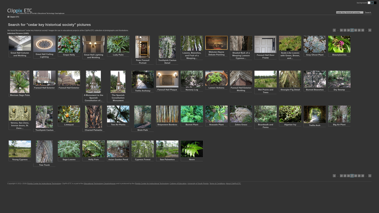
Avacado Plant (216, 124)
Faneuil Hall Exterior (44, 88)
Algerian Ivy (290, 124)
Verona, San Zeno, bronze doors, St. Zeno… (20, 125)
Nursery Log (192, 89)
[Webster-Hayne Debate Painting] (216, 43)
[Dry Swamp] (339, 79)
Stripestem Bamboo (167, 124)
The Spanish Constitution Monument (118, 98)
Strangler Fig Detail (290, 89)
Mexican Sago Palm (20, 95)
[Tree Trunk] (44, 151)
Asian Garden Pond (118, 159)
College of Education (178, 184)
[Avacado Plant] (216, 113)
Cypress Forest (142, 159)
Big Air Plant (339, 124)
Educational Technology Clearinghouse (100, 184)
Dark (375, 2)
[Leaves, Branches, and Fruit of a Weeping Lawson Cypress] (192, 43)
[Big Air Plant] (339, 113)
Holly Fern (93, 159)
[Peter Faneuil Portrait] (142, 47)
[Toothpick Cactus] (44, 116)
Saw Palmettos (167, 159)
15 (345, 30)
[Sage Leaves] (69, 148)
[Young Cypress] (20, 148)
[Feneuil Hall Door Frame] (265, 44)
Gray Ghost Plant (314, 55)
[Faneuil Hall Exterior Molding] (241, 78)
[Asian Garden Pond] (118, 148)
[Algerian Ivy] (290, 113)
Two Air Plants (118, 124)
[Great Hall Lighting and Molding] (93, 44)
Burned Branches (315, 89)
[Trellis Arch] (314, 114)
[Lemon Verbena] (216, 78)
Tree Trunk (44, 165)
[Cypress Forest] (142, 148)
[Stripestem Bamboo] (167, 113)
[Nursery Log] (192, 79)
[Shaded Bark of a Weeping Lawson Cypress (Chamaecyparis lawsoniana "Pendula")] (241, 43)
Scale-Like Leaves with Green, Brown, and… (290, 55)
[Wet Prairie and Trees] (265, 79)
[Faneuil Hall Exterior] (44, 78)
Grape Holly (69, 55)
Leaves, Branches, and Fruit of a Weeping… (192, 55)
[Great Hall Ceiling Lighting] (44, 44)
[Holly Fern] (93, 148)
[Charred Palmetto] (93, 116)
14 (341, 30)
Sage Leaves (69, 159)
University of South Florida (198, 184)
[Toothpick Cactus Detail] (167, 47)
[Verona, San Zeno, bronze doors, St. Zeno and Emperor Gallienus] (20, 113)
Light (369, 2)
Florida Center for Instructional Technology (44, 184)
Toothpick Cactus (44, 130)
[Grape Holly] (69, 44)
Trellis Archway (142, 90)
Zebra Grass (241, 124)
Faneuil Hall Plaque (167, 89)
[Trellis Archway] (142, 80)
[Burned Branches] (314, 79)
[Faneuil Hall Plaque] (167, 79)
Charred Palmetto (93, 130)
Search (368, 12)
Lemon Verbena (216, 88)
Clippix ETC (14, 16)
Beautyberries (339, 55)
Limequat (69, 124)
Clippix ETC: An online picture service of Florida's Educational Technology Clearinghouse (36, 11)
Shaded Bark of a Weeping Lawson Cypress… (241, 55)
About (233, 184)
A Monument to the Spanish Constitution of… (93, 98)
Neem (192, 159)
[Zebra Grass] (241, 113)
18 (356, 30)
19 (359, 30)
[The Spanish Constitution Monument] (118, 82)
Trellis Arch (314, 125)
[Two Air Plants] (118, 113)
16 (348, 30)
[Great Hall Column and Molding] (20, 43)
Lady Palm (118, 55)
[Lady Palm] (118, 44)
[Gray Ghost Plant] (314, 44)
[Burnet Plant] (192, 113)
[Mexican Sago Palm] (20, 82)
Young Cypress (20, 159)
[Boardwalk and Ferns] (265, 113)
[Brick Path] (142, 116)
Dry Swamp (339, 89)
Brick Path (143, 130)
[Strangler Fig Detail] (290, 79)
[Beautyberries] (339, 44)
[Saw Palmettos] (167, 148)
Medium (372, 2)
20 (363, 30)
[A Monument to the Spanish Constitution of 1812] (93, 82)
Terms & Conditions (217, 184)
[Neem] (192, 148)
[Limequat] (69, 113)
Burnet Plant (192, 124)
